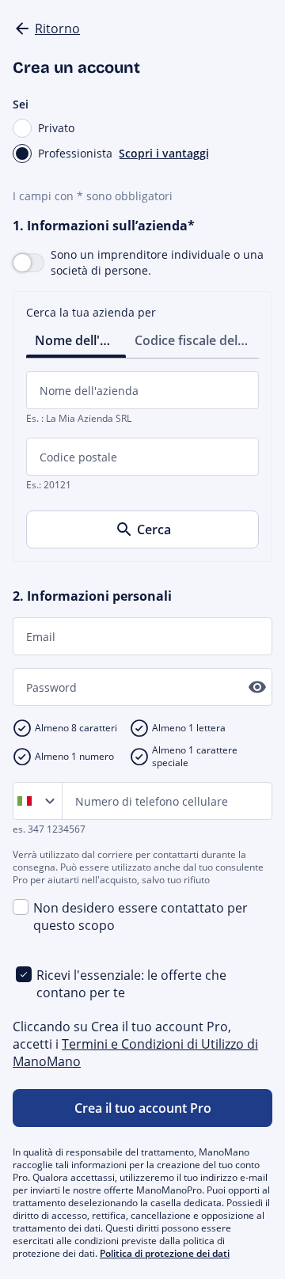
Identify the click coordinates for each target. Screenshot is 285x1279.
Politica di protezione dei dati (165, 1253)
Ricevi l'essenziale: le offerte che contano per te (131, 983)
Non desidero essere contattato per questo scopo (140, 916)
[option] (27, 800)
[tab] (76, 339)
